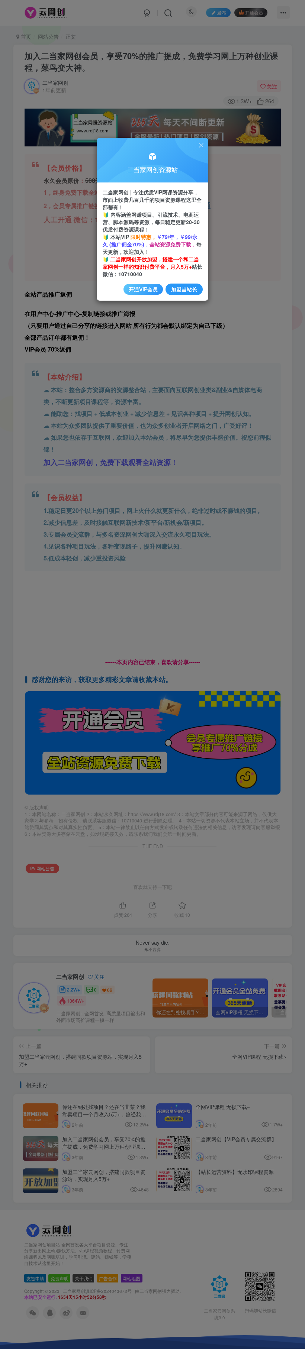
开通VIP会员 (143, 289)
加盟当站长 (184, 289)
